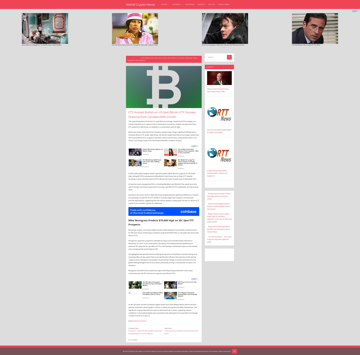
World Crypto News (140, 4)
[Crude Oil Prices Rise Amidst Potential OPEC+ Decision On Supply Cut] (219, 143)
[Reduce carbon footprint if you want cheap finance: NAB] (219, 72)
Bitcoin (137, 58)
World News (223, 4)
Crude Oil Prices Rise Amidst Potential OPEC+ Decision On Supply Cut (217, 173)
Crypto (164, 4)
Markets (201, 4)
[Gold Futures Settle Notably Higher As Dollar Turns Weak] (219, 102)
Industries (189, 4)
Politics (211, 4)
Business (176, 4)
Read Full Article (140, 321)
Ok (234, 351)
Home (129, 58)
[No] (358, 351)
